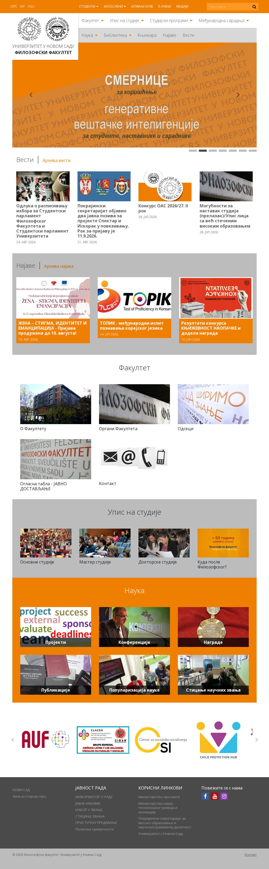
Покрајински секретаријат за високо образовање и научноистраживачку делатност (165, 822)
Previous (12, 739)
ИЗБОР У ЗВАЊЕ (88, 809)
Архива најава (59, 266)
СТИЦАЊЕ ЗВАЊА (90, 816)
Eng (31, 6)
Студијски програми (169, 20)
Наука (87, 35)
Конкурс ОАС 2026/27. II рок (163, 208)
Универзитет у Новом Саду (43, 46)
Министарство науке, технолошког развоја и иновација (157, 807)
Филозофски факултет (43, 52)
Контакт (251, 854)
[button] (30, 95)
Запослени (113, 6)
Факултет (90, 20)
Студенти (87, 6)
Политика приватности (94, 829)
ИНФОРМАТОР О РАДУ (94, 796)
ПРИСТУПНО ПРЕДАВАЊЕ (96, 822)
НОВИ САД (21, 789)
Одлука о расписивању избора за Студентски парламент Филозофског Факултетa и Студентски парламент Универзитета (42, 221)
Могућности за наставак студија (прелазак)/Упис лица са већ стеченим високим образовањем (225, 216)
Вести (188, 35)
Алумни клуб (142, 6)
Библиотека (115, 35)
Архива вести (56, 160)
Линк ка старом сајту (29, 796)
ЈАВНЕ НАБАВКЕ (87, 803)
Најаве (169, 35)
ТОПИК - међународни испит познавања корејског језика (132, 325)
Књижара (147, 35)
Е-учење (164, 6)
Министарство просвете (159, 796)
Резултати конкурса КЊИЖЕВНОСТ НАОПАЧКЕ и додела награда (211, 328)
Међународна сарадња (221, 20)
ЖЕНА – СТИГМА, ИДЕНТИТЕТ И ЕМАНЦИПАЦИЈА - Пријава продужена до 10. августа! (52, 328)
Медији (182, 6)
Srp (22, 6)
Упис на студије (124, 20)
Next (256, 739)
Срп (14, 6)
